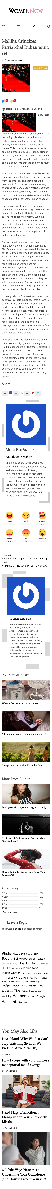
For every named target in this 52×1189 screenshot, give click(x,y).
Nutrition (32, 982)
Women (19, 996)
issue (4, 978)
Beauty (7, 958)
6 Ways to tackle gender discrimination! (22, 765)
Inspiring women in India (35, 973)
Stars (42, 985)
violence (38, 991)
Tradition (25, 991)
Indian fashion (16, 968)
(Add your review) (10, 912)
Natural (25, 982)
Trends (31, 991)
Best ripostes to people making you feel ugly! (24, 807)
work (25, 1002)
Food (34, 963)
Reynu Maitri (11, 1071)
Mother (5, 981)
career (32, 958)
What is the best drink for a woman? (20, 703)
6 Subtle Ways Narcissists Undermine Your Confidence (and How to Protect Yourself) (24, 1174)
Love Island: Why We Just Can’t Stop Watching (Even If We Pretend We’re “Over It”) (25, 1043)
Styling (10, 991)
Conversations (8, 964)
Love (22, 977)
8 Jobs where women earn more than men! (24, 734)
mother (11, 982)
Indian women (11, 972)
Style (4, 991)
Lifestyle (13, 977)
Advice (23, 953)
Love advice (32, 978)
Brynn (7, 1054)
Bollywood (21, 958)
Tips (17, 990)
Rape (38, 981)
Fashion (25, 963)
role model (33, 986)
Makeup (43, 978)
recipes (7, 985)
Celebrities (43, 959)
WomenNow (12, 1002)
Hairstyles (44, 964)
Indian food (30, 968)
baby (36, 954)
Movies (18, 982)
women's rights (37, 996)
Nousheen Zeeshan (14, 60)
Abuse (15, 954)
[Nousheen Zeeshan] (26, 596)
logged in (18, 928)
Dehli (17, 964)
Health (6, 968)
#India (7, 953)
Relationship (20, 985)
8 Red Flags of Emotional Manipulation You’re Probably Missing (24, 1117)
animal (30, 954)
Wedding (7, 996)
